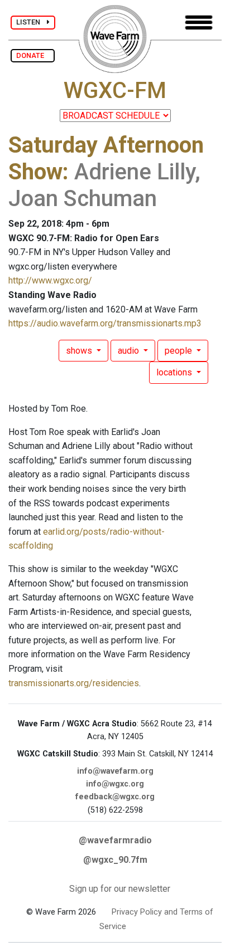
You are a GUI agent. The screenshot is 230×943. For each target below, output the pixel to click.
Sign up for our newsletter (119, 888)
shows (80, 350)
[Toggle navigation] (198, 22)
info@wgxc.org (115, 784)
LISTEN (31, 22)
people (179, 350)
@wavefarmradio (115, 840)
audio (129, 350)
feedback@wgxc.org (115, 797)
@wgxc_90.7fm (115, 859)
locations (175, 372)
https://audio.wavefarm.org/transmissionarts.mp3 (105, 323)
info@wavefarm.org (115, 771)
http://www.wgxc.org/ (50, 280)
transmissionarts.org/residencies (73, 683)
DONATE (32, 55)
